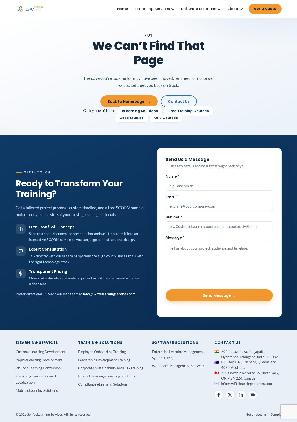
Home (122, 8)
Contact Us (179, 101)
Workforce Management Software (178, 366)
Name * (172, 176)
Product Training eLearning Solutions (106, 376)
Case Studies (131, 117)
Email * (172, 196)
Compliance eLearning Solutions (102, 384)
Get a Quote (265, 8)
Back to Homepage (129, 101)
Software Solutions (198, 8)
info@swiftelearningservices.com (109, 294)
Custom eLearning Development (41, 352)
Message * (175, 237)
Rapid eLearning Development (39, 360)
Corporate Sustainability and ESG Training (110, 368)
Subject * (174, 217)
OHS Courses (166, 117)
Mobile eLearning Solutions (37, 390)
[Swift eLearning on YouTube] (252, 394)
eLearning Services (152, 8)
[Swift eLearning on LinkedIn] (241, 394)
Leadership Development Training (104, 360)
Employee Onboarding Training (102, 352)
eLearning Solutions (140, 111)
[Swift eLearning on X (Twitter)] (230, 394)
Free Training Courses (189, 111)
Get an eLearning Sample (264, 414)
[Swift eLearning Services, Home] (30, 9)
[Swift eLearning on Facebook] (218, 394)
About (233, 8)
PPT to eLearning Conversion (38, 368)
